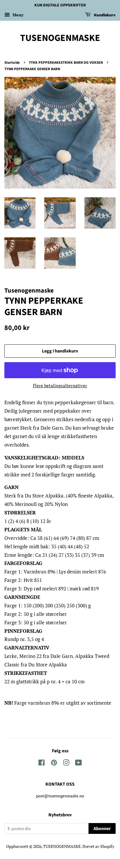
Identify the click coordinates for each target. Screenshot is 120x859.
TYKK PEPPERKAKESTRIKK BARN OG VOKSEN (66, 62)
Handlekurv (104, 15)
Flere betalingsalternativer (60, 385)
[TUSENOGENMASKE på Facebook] (41, 763)
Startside (12, 62)
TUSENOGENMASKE (60, 38)
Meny (17, 15)
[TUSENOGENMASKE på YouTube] (78, 763)
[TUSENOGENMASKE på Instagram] (66, 763)
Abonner (102, 828)
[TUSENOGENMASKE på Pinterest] (54, 763)
